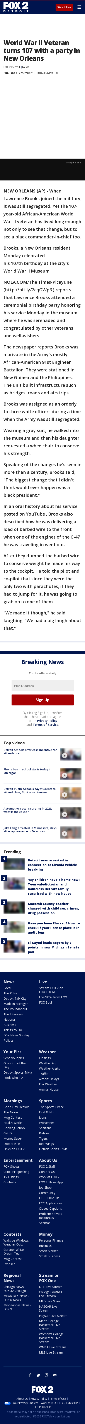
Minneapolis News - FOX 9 (17, 1307)
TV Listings (11, 1177)
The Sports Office (51, 1107)
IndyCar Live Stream (53, 1316)
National (9, 1019)
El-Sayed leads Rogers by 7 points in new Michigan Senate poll (53, 947)
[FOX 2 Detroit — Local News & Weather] (16, 7)
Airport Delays (49, 1079)
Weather (47, 1051)
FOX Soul (45, 1002)
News (25, 67)
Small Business (49, 1256)
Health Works (12, 1123)
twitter (38, 1375)
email (54, 1375)
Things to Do (12, 1030)
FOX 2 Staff (47, 1166)
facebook (30, 1375)
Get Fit (8, 1133)
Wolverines (46, 1123)
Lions (43, 1117)
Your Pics (12, 1051)
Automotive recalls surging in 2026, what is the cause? (27, 810)
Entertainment (18, 1160)
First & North (48, 1112)
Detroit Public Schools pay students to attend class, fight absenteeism (29, 790)
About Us (48, 1160)
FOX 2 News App (51, 1182)
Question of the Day (14, 1065)
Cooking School (14, 1128)
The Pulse (10, 993)
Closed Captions (50, 1208)
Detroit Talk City (14, 998)
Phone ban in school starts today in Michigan (27, 771)
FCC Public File (49, 1198)
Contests (9, 1182)
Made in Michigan (15, 1004)
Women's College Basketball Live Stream (51, 1338)
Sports (45, 1100)
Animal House (49, 1089)
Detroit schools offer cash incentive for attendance (30, 751)
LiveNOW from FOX (53, 997)
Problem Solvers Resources (50, 1216)
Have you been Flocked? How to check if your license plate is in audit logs (54, 927)
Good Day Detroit (16, 1107)
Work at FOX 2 (49, 1177)
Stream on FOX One (49, 1278)
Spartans (45, 1128)
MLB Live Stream (51, 1301)
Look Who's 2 (13, 1078)
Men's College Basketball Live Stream (49, 1325)
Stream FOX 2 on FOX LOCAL (51, 990)
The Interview (13, 1014)
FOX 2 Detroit (11, 67)
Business (9, 1025)
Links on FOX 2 (14, 1149)
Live (43, 981)
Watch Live (64, 7)
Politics (8, 1040)
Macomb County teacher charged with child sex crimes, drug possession (53, 908)
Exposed (9, 1264)
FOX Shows (11, 1166)
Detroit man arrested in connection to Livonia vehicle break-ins (52, 864)
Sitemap (45, 1223)
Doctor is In (11, 1144)
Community (47, 1193)
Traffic (43, 1074)
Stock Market (48, 1251)
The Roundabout (15, 1009)
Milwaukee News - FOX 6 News (16, 1298)
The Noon (10, 1112)
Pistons (44, 1133)
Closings (45, 1058)
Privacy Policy (47, 721)
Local (7, 988)
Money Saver (12, 1138)
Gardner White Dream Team (13, 1251)
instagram (46, 1375)
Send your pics (13, 1058)
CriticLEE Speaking (16, 1172)
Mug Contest (12, 1117)
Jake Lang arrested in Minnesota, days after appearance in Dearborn (29, 829)
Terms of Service (45, 724)
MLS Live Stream (51, 1352)
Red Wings (46, 1144)
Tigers (43, 1138)
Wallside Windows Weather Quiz (16, 1242)
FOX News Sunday (16, 1035)
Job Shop (45, 1187)
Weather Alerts (49, 1068)
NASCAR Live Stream (48, 1308)
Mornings (12, 1100)
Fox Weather (48, 1084)
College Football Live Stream (50, 1294)
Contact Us (47, 1172)
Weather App (48, 1063)
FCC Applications (51, 1203)
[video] (71, 754)
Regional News (12, 1278)
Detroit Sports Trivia (17, 1072)
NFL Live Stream (51, 1287)
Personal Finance (51, 1240)
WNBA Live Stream (52, 1347)
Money (45, 1234)
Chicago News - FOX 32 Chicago (14, 1289)
